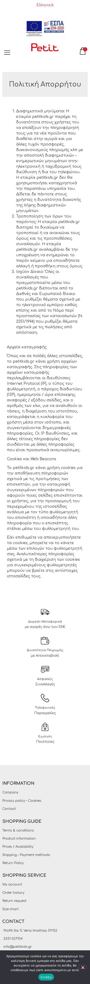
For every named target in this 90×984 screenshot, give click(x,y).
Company (10, 792)
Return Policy (13, 863)
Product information (19, 838)
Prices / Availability (17, 846)
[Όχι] (83, 967)
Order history (13, 893)
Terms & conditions (18, 830)
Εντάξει (46, 977)
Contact (9, 809)
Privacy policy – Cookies (21, 800)
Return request (14, 901)
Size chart (10, 909)
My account (12, 884)
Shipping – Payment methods (26, 855)
